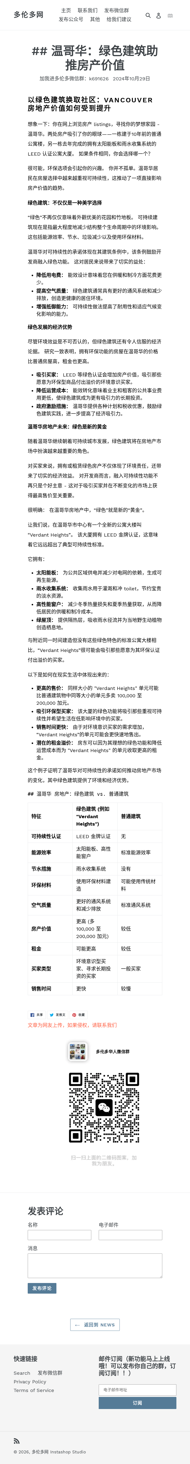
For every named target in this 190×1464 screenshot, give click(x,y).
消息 (33, 1248)
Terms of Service (34, 1390)
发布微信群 (50, 1373)
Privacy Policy (30, 1382)
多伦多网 (29, 15)
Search (22, 1373)
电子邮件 (109, 1225)
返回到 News (98, 1324)
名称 (33, 1225)
